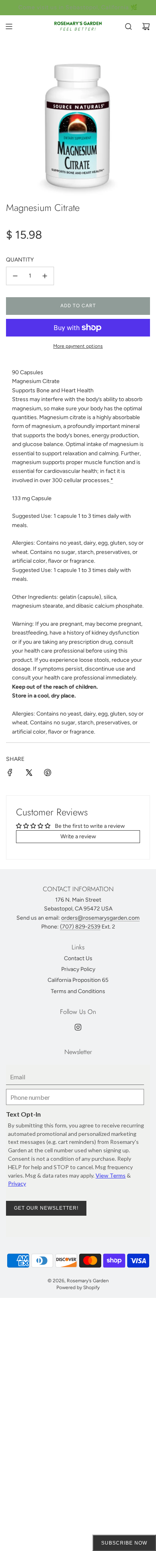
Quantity (20, 259)
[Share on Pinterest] (47, 774)
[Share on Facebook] (10, 774)
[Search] (128, 26)
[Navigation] (9, 26)
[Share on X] (29, 774)
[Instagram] (78, 1027)
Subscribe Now (124, 1543)
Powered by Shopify (78, 1287)
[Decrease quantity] (15, 276)
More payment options (78, 346)
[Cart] (146, 26)
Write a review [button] (78, 836)
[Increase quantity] (45, 276)
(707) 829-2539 (80, 926)
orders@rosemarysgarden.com (100, 917)
